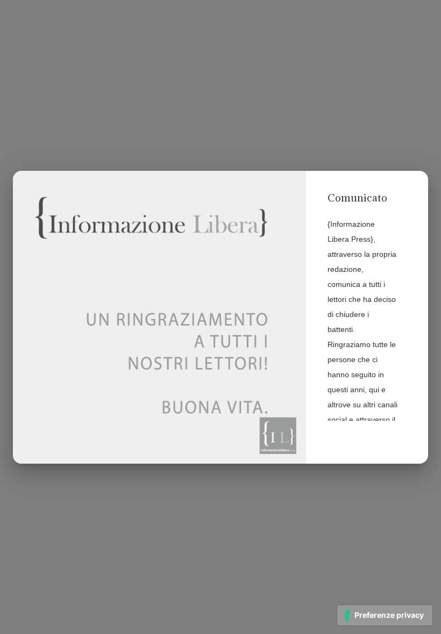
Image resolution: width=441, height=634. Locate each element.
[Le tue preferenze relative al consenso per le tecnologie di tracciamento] (384, 615)
